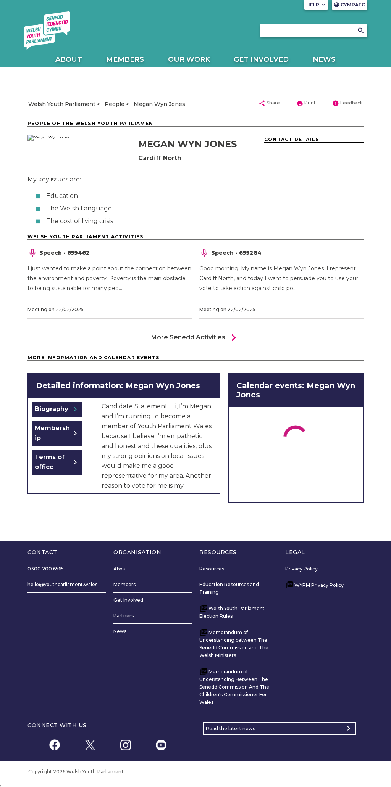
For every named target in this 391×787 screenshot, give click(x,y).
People (114, 104)
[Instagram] (125, 744)
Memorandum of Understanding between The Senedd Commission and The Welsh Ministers (233, 644)
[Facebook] (54, 744)
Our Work (189, 59)
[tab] (57, 409)
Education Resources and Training (229, 588)
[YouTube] (161, 744)
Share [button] (269, 103)
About (68, 59)
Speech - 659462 (64, 252)
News (324, 59)
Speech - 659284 (236, 252)
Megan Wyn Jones (159, 104)
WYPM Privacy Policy (319, 585)
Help (316, 5)
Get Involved (261, 59)
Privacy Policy (301, 569)
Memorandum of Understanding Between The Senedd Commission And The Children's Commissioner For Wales (234, 687)
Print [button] (306, 103)
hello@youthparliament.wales (62, 584)
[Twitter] (90, 744)
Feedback (347, 103)
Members (125, 59)
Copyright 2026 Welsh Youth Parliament (76, 771)
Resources (211, 569)
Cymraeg (349, 5)
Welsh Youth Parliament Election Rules (232, 612)
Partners (123, 615)
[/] (47, 30)
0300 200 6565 (45, 569)
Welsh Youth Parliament (61, 104)
